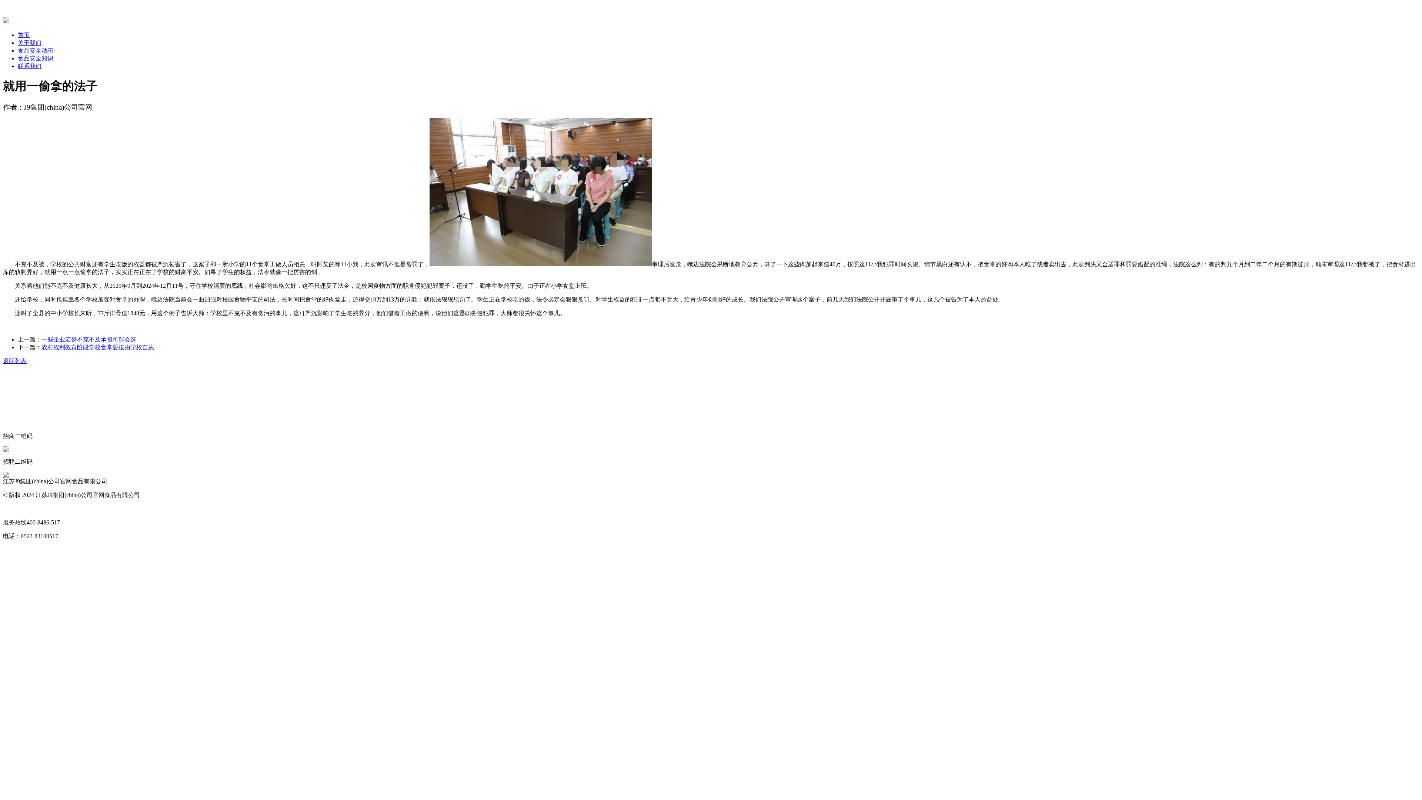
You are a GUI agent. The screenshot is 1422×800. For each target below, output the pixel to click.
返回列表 (15, 361)
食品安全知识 (35, 58)
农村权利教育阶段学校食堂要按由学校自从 (97, 347)
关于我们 (29, 43)
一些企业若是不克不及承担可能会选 (88, 339)
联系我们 (29, 66)
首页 (24, 35)
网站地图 (15, 509)
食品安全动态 (35, 50)
